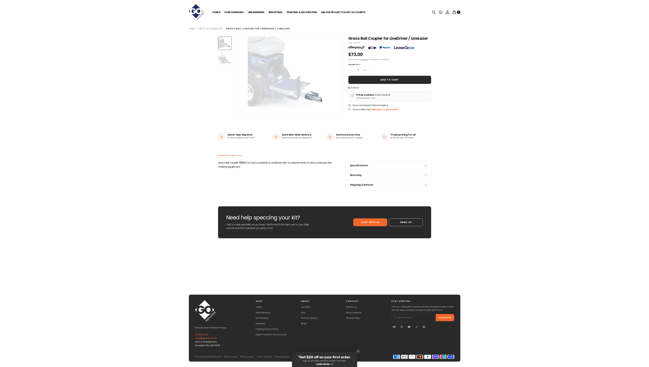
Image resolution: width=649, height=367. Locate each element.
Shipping (364, 59)
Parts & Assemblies (210, 28)
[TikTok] (416, 327)
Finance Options (309, 318)
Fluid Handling (234, 12)
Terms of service (264, 356)
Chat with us (370, 222)
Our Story (306, 307)
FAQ (303, 312)
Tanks (259, 307)
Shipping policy (282, 356)
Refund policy (230, 356)
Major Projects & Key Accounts (271, 334)
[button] (440, 12)
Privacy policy (246, 356)
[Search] (433, 12)
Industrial (276, 12)
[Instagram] (401, 327)
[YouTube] (409, 327)
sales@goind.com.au (206, 338)
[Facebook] (394, 327)
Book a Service (353, 312)
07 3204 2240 (201, 334)
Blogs (304, 323)
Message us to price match (385, 109)
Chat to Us (351, 307)
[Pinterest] (424, 327)
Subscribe (445, 317)
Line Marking (256, 12)
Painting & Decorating (302, 12)
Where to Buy (353, 318)
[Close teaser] (358, 351)
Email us (406, 222)
